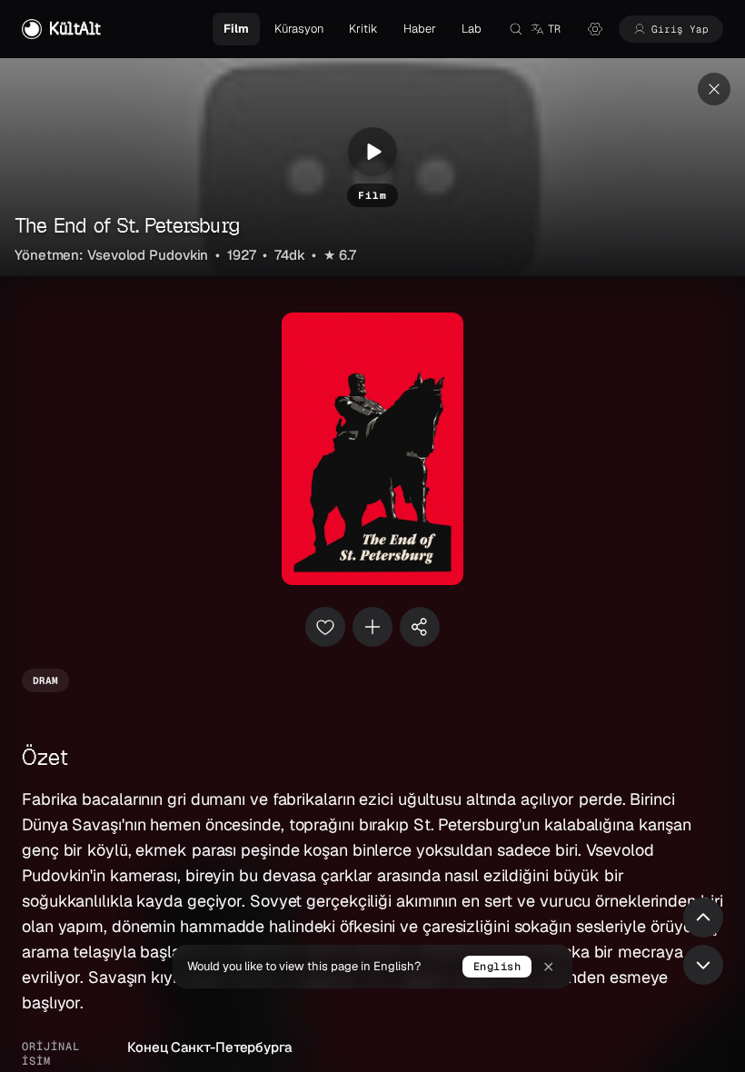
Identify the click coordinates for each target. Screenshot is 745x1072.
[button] (545, 29)
